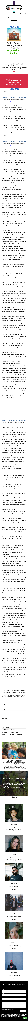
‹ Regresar (5, 91)
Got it (25, 1018)
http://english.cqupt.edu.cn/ (14, 101)
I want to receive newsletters (10, 732)
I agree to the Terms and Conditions (12, 734)
